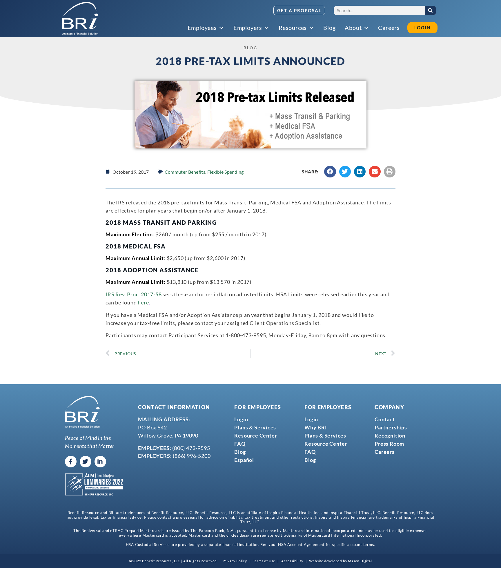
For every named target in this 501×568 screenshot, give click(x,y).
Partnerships (391, 427)
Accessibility (292, 561)
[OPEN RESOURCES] (312, 28)
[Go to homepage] (80, 18)
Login (241, 419)
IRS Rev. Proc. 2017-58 (134, 294)
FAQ (239, 443)
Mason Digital (360, 561)
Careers (385, 452)
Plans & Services (255, 427)
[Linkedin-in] (100, 461)
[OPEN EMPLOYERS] (267, 28)
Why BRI (315, 427)
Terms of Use (264, 561)
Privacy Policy (235, 561)
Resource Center (255, 435)
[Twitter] (85, 461)
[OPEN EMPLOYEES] (222, 28)
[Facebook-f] (71, 461)
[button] (330, 172)
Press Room (389, 443)
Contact (385, 419)
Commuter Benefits (185, 172)
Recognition (390, 435)
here (143, 302)
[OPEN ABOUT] (366, 28)
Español (244, 460)
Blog (240, 452)
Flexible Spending (225, 172)
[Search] (430, 10)
